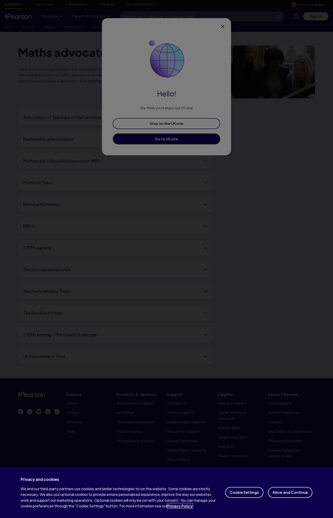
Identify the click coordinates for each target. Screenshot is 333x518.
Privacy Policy (180, 506)
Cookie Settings (244, 492)
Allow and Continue (290, 492)
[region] (166, 492)
